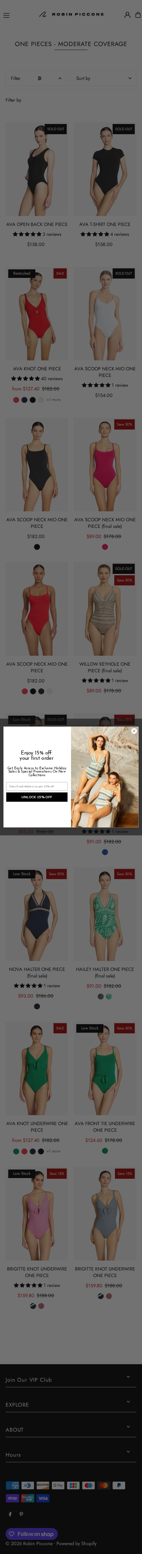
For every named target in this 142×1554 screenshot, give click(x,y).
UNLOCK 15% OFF (36, 797)
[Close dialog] (134, 731)
